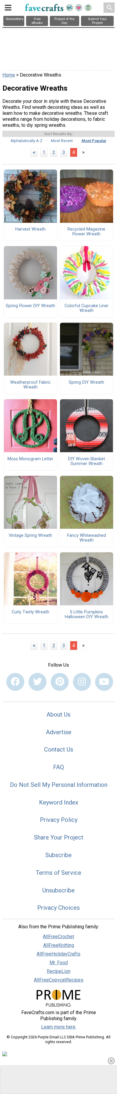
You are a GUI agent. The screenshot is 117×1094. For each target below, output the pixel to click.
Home (8, 75)
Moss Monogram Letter (30, 459)
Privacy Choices (58, 907)
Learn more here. (58, 1027)
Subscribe (58, 855)
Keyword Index (58, 802)
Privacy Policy (58, 819)
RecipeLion (58, 971)
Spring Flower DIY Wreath (30, 306)
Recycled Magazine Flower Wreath (86, 232)
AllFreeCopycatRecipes (58, 980)
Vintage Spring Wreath (30, 535)
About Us (58, 714)
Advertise (58, 732)
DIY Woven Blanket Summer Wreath (86, 461)
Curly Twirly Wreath (30, 612)
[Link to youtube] (104, 682)
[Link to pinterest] (60, 682)
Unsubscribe (58, 890)
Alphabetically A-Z (26, 140)
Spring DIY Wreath (86, 382)
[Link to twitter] (37, 682)
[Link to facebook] (15, 682)
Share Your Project (58, 837)
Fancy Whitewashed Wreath (86, 538)
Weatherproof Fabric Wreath (30, 385)
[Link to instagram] (82, 682)
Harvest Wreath (30, 229)
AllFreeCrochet (58, 936)
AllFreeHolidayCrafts (58, 954)
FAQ (58, 767)
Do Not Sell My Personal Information (58, 784)
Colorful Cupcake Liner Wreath (86, 308)
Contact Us (58, 749)
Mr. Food (59, 962)
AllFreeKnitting (58, 945)
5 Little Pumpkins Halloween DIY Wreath (86, 614)
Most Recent (62, 140)
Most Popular (94, 140)
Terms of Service (58, 872)
